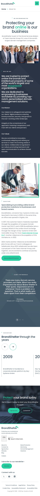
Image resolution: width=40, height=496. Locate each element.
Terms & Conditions (11, 485)
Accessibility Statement (19, 488)
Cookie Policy (6, 488)
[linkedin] (14, 476)
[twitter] (3, 476)
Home (3, 9)
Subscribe (6, 466)
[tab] (17, 319)
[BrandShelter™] (8, 3)
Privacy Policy (31, 485)
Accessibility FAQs (32, 488)
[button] (37, 3)
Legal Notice (22, 485)
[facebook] (9, 476)
